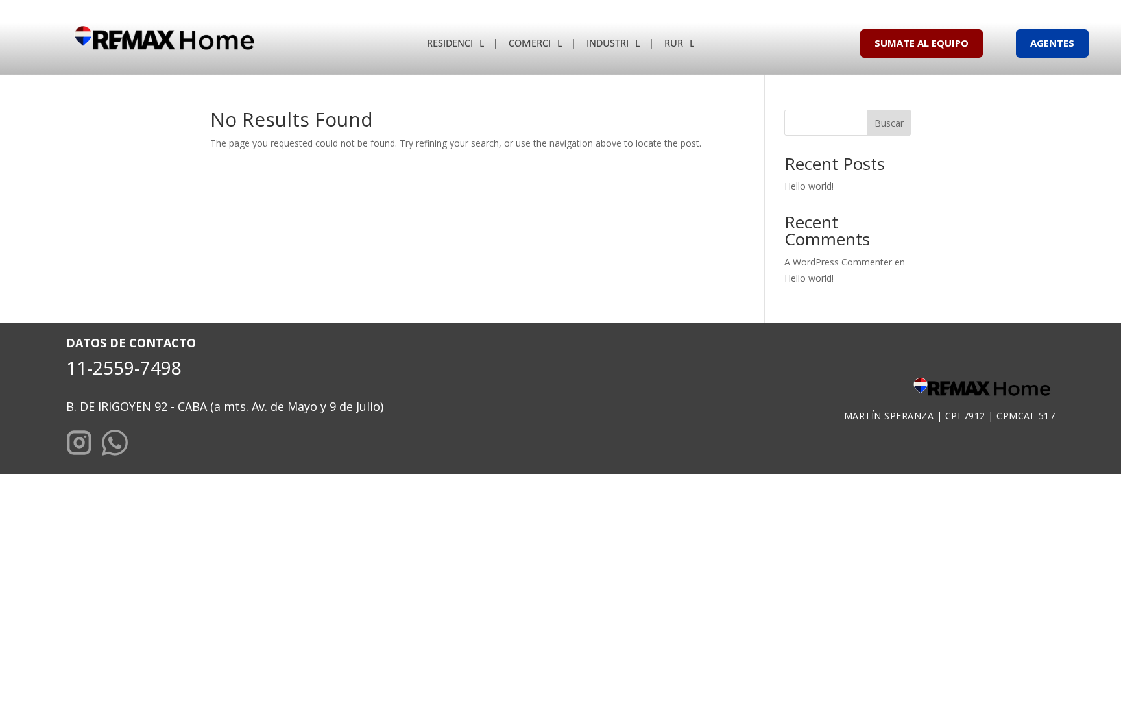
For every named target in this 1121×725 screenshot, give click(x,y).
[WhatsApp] (115, 445)
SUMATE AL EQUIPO (921, 42)
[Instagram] (79, 445)
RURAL (679, 44)
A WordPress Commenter (838, 262)
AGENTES (1052, 42)
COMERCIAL (535, 44)
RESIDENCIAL (455, 44)
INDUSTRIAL (613, 44)
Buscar (889, 123)
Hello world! (809, 186)
